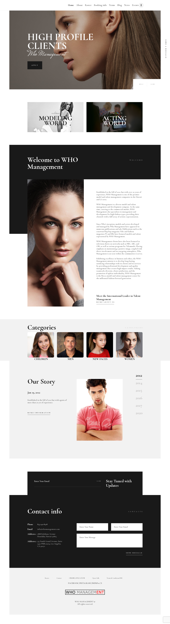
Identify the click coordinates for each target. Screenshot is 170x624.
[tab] (139, 376)
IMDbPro (95, 583)
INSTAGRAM (85, 583)
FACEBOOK (73, 583)
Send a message (166, 49)
